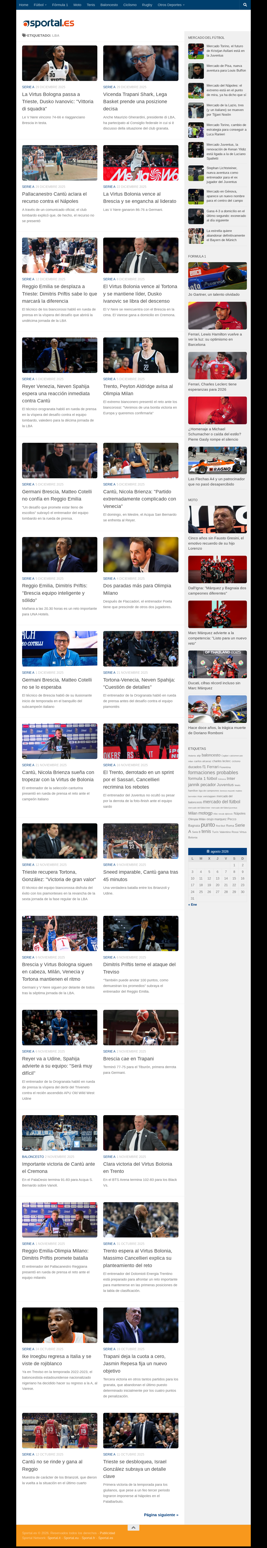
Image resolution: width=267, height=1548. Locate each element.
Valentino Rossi (229, 832)
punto (208, 824)
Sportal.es (105, 1538)
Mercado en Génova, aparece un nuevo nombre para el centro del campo (226, 196)
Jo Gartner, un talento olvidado (214, 294)
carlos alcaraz (202, 761)
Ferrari (213, 767)
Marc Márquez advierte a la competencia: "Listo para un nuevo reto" (217, 638)
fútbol (212, 778)
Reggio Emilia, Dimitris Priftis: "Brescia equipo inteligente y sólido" (54, 593)
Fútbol (39, 5)
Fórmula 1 (60, 5)
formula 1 (197, 778)
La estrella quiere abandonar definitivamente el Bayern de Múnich (226, 235)
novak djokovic (226, 814)
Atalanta (192, 755)
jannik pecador (202, 784)
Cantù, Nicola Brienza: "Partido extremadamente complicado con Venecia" (139, 499)
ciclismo (236, 761)
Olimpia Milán (197, 819)
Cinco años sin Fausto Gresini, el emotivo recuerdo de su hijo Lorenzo (216, 543)
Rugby (147, 5)
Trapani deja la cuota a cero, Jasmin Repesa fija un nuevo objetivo (135, 1364)
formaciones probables (213, 772)
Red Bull (220, 826)
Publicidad (107, 1533)
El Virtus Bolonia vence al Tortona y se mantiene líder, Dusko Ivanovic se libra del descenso (140, 294)
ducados (195, 767)
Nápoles (239, 813)
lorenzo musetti (227, 791)
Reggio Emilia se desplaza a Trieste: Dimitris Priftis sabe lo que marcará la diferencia (59, 294)
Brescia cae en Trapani (128, 1058)
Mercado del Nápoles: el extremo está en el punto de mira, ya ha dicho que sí (226, 90)
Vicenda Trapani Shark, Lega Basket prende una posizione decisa (135, 101)
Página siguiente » (161, 1515)
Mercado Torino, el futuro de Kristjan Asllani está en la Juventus (226, 50)
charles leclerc (221, 761)
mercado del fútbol (221, 801)
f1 (204, 766)
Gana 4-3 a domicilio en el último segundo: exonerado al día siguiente (226, 215)
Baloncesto (109, 5)
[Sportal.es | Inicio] (48, 23)
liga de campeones (209, 790)
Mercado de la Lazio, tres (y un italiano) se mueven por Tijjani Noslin (225, 109)
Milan (192, 813)
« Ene (192, 904)
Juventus (225, 784)
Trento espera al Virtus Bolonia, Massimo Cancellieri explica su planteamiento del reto (137, 1258)
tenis (206, 831)
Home (23, 5)
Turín (215, 831)
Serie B (196, 832)
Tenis (91, 5)
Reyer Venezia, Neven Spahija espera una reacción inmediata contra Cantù (56, 393)
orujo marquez (217, 819)
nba (215, 813)
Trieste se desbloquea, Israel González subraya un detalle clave (135, 1469)
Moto (77, 5)
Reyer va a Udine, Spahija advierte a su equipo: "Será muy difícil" (57, 1066)
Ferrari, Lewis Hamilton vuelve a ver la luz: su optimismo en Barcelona (215, 339)
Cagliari (224, 755)
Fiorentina (225, 767)
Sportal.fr (88, 1538)
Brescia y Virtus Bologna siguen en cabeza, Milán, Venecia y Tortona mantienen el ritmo (57, 972)
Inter (231, 778)
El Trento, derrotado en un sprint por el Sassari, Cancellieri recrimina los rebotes (138, 780)
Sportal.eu (71, 1538)
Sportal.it (54, 1538)
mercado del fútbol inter (199, 808)
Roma (230, 825)
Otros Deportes (170, 5)
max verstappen (206, 796)
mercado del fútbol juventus (224, 808)
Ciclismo (130, 5)
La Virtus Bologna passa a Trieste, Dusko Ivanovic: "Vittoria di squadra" (57, 101)
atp (199, 755)
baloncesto (33, 1156)
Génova (222, 779)
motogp (205, 813)
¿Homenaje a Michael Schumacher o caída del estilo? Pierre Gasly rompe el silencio (214, 434)
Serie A (28, 87)
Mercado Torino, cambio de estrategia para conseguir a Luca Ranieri (226, 129)
